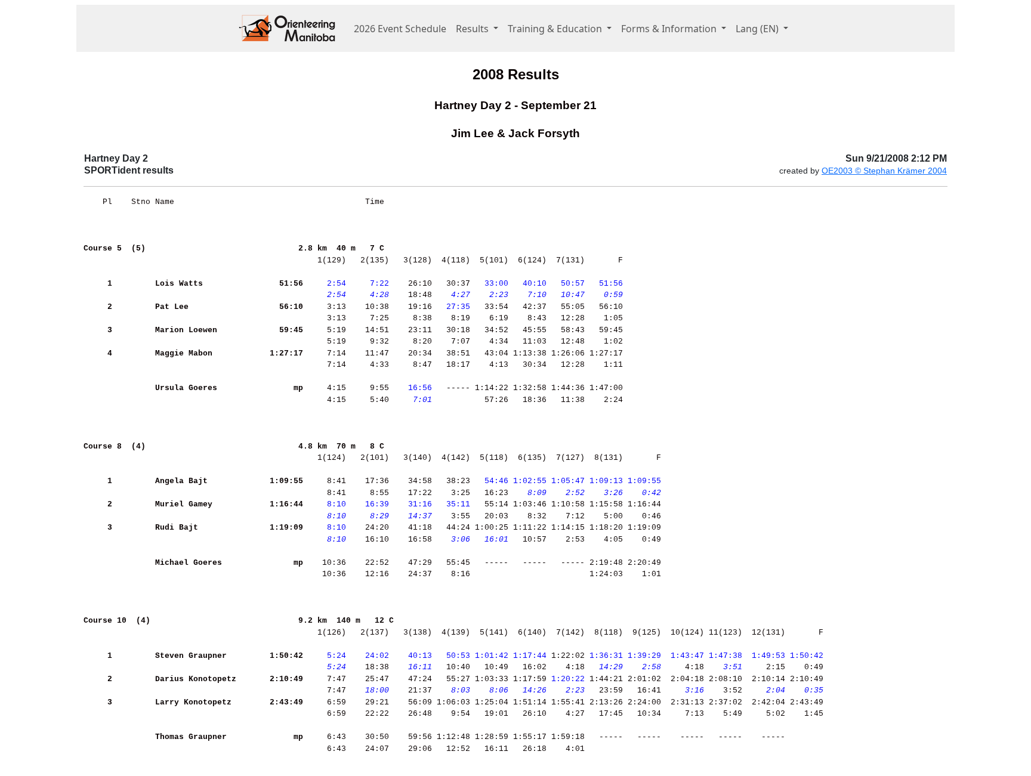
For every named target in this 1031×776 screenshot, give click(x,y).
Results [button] (473, 28)
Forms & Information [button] (670, 28)
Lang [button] (757, 28)
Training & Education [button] (556, 28)
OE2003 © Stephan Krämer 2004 (884, 170)
